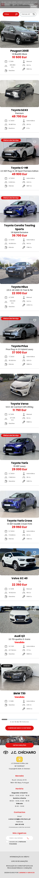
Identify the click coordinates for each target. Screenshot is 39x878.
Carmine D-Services (27, 873)
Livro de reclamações (19, 861)
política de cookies (27, 4)
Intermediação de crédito (19, 857)
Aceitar (33, 6)
